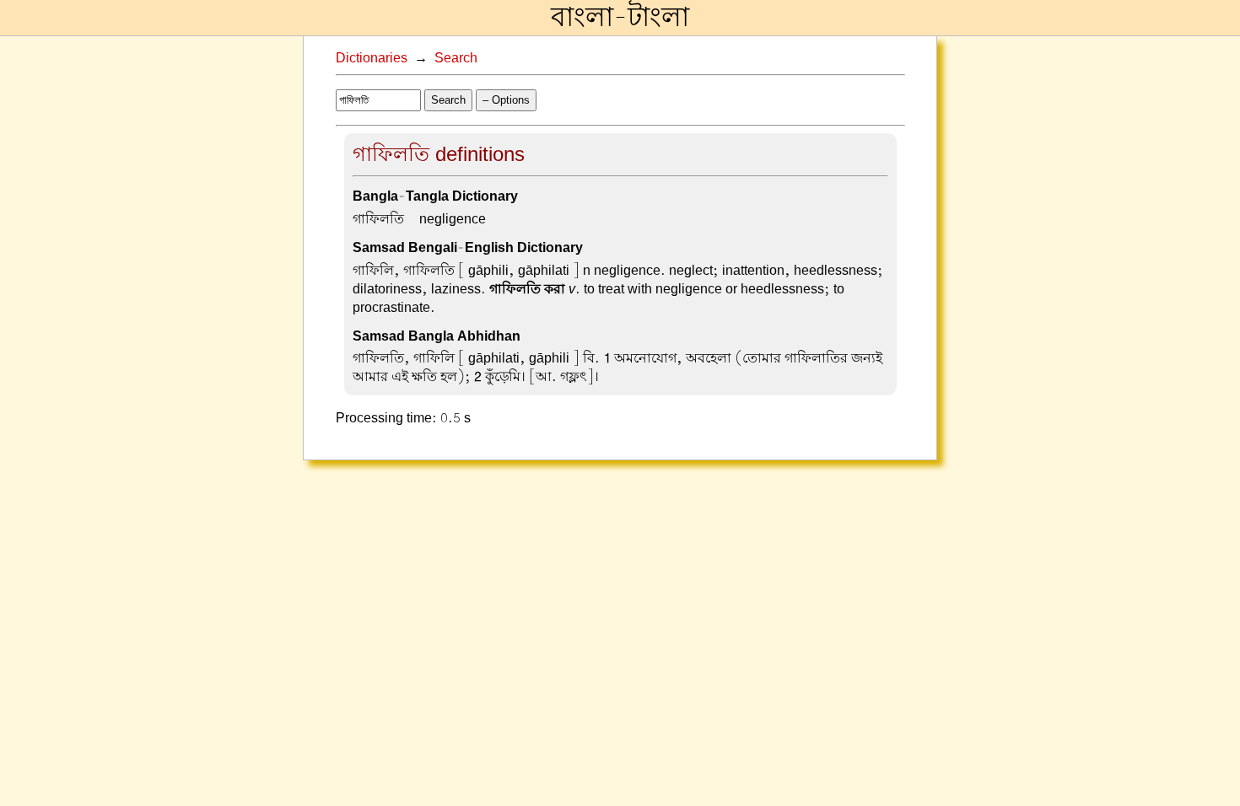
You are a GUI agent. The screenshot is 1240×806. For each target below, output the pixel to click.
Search (455, 58)
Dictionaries (371, 58)
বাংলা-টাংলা (620, 17)
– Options (506, 100)
